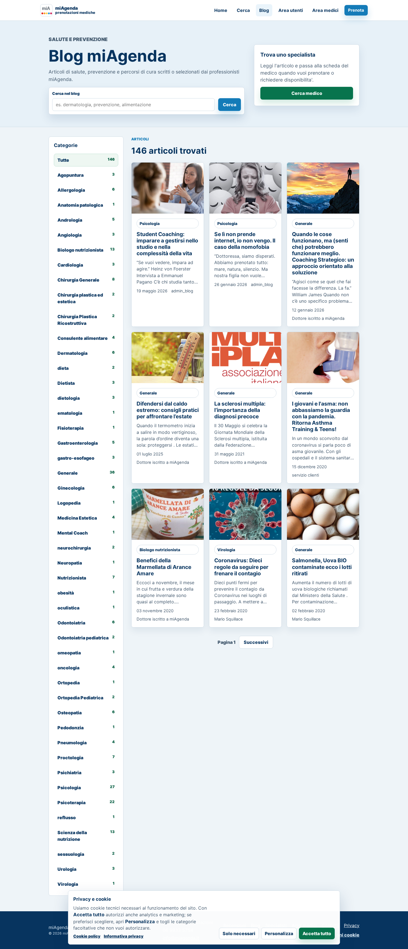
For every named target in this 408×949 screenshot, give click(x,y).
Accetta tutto (317, 933)
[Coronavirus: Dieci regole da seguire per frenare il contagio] (250, 514)
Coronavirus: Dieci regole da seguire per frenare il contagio (241, 566)
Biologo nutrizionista (160, 549)
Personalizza (279, 933)
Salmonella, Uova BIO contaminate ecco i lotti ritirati (322, 566)
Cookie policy (86, 936)
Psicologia (150, 223)
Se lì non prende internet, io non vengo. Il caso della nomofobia (244, 240)
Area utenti (290, 10)
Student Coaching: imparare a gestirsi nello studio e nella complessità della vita (167, 244)
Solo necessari (239, 933)
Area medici (325, 10)
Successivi (256, 642)
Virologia (226, 549)
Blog (264, 10)
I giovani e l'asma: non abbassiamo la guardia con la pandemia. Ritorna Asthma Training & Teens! (321, 416)
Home (220, 10)
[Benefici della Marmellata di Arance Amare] (172, 514)
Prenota (356, 10)
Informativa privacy (123, 936)
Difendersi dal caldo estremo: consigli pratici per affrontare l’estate (168, 410)
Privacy (351, 925)
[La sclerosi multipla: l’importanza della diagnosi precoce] (250, 357)
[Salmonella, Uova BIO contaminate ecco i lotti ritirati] (328, 514)
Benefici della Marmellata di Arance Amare (164, 566)
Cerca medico (306, 93)
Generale (303, 223)
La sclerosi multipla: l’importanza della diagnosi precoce (240, 410)
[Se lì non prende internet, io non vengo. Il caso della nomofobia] (250, 188)
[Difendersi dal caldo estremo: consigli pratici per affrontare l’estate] (172, 357)
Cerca (243, 10)
